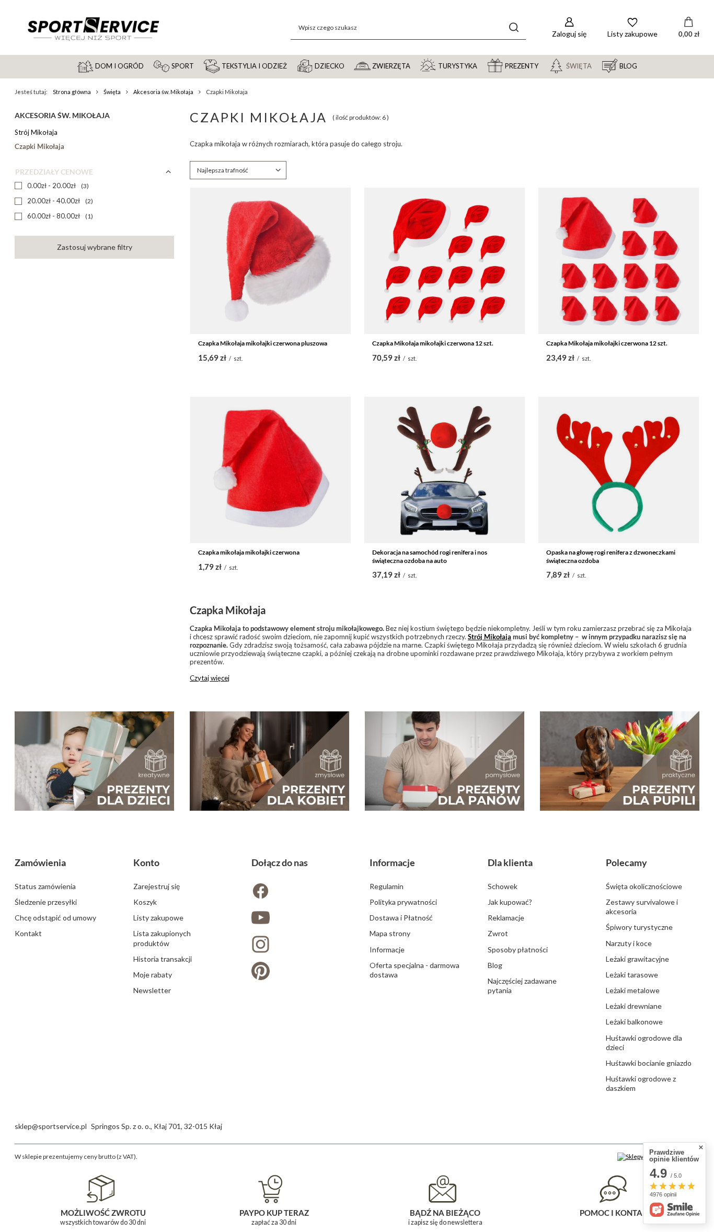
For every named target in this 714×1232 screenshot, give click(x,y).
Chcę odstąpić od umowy (55, 917)
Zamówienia (40, 862)
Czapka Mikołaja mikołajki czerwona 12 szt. (432, 343)
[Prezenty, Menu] (543, 65)
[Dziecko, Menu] (349, 65)
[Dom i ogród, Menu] (148, 65)
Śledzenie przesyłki (46, 901)
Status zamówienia (45, 886)
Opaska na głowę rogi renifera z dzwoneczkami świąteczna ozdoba (610, 556)
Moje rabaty (152, 974)
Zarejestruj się (156, 886)
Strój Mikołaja (36, 132)
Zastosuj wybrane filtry (94, 247)
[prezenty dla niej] (269, 761)
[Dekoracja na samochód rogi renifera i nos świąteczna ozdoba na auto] (444, 470)
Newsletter (152, 990)
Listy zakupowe (158, 917)
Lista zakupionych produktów (162, 938)
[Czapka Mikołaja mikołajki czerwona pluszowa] (270, 261)
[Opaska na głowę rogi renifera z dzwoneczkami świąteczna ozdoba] (618, 470)
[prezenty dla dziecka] (94, 761)
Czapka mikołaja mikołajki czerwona (249, 552)
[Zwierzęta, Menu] (415, 65)
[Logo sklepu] (93, 28)
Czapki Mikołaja (39, 146)
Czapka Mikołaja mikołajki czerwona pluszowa (262, 343)
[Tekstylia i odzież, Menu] (291, 65)
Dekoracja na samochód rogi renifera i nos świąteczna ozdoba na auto (429, 556)
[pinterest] (297, 972)
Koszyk (145, 901)
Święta (112, 91)
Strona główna (72, 91)
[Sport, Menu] (198, 65)
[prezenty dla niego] (444, 761)
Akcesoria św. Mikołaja (163, 91)
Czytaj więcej (209, 678)
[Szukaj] (514, 27)
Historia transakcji (162, 958)
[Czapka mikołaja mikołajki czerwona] (270, 470)
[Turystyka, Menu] (482, 65)
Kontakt (28, 933)
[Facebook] (297, 892)
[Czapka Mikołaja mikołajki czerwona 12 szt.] (444, 261)
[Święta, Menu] (596, 65)
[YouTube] (297, 918)
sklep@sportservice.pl (51, 1126)
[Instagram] (297, 945)
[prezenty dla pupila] (619, 761)
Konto (146, 862)
